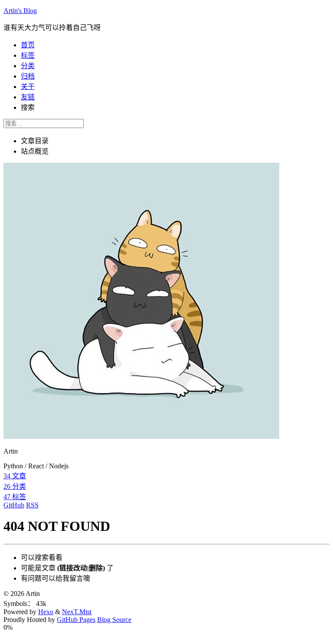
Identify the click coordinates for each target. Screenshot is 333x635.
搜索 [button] (28, 107)
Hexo (45, 611)
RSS (32, 505)
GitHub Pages (76, 619)
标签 (28, 55)
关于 (28, 86)
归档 (28, 76)
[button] (166, 628)
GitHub (13, 505)
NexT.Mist (76, 611)
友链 (28, 97)
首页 (28, 45)
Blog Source (114, 619)
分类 (28, 65)
